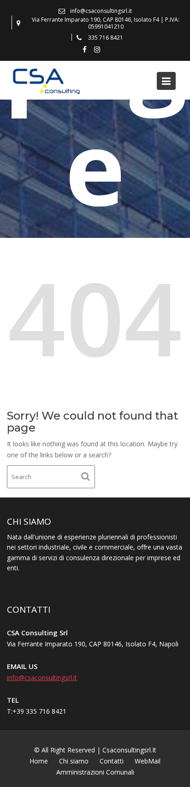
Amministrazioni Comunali (95, 772)
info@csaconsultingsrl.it (42, 677)
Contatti (112, 761)
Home (39, 761)
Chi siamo (74, 761)
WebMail (147, 761)
